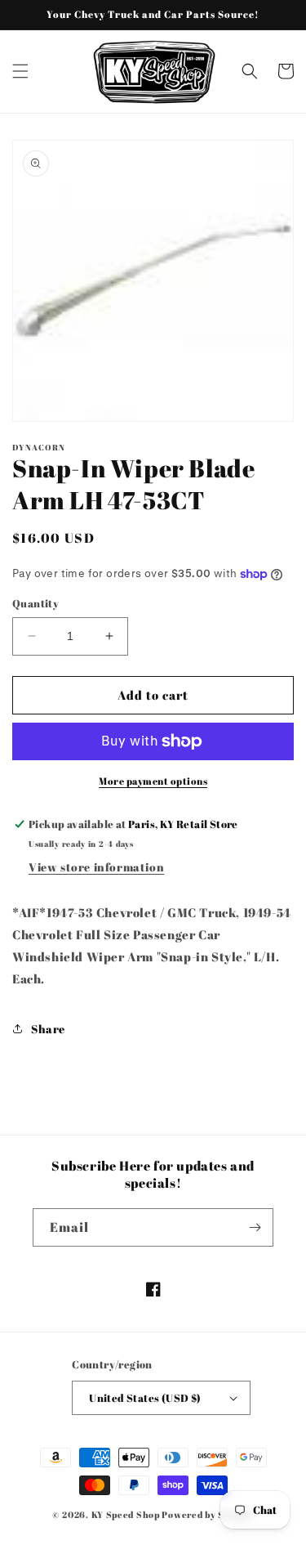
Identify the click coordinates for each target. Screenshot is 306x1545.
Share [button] (48, 1029)
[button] (20, 71)
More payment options (153, 780)
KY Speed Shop (125, 1514)
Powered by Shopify (208, 1514)
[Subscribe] (255, 1227)
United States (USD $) (145, 1397)
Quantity (35, 603)
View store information (96, 867)
